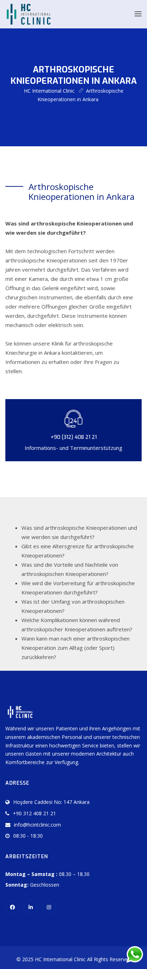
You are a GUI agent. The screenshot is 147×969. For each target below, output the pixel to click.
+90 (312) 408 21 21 (74, 437)
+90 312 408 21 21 (34, 813)
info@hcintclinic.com (37, 824)
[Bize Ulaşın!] (134, 954)
